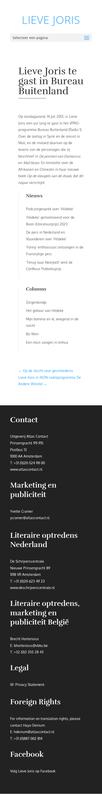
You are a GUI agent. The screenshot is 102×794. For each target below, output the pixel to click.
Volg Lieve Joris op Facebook (32, 771)
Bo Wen (32, 334)
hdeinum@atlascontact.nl (34, 732)
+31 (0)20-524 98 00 (29, 463)
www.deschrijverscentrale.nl (32, 587)
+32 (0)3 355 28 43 (29, 652)
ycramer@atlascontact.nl (30, 518)
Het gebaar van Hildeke (45, 310)
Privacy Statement (29, 684)
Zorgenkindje (36, 302)
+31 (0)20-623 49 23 (29, 581)
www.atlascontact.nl (26, 469)
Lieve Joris (51, 20)
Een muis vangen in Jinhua (47, 342)
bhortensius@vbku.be (31, 645)
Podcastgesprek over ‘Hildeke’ (50, 209)
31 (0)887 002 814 (29, 738)
